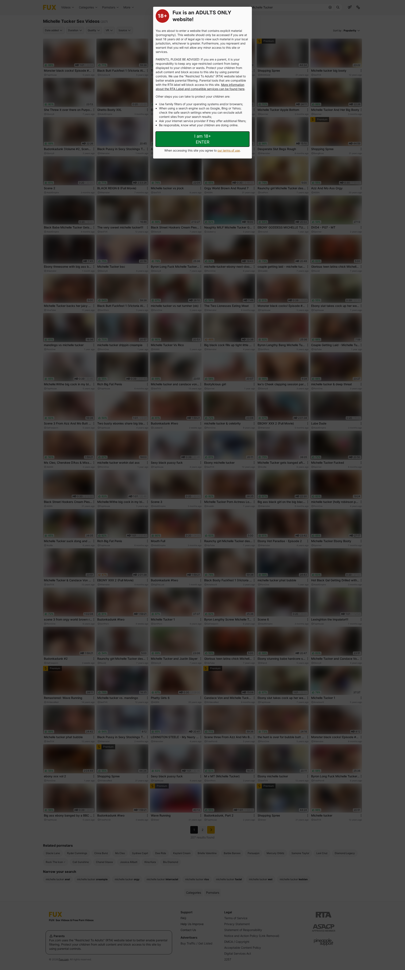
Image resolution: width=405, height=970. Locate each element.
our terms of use (228, 150)
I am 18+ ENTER (202, 139)
